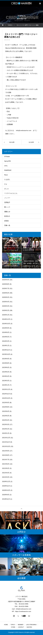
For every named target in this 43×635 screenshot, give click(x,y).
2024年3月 (5, 341)
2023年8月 (5, 363)
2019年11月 (6, 499)
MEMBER (20, 624)
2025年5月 (5, 297)
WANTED (29, 627)
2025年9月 (5, 280)
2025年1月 (5, 315)
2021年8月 (5, 455)
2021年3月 (5, 477)
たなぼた (7, 179)
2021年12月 (6, 437)
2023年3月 (5, 380)
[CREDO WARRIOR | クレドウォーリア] (21, 589)
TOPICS (13, 624)
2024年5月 (5, 337)
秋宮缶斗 (7, 216)
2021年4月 (5, 473)
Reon (6, 175)
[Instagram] (14, 616)
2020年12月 (6, 481)
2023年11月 (6, 350)
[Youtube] (23, 616)
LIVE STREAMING (31, 624)
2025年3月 (5, 306)
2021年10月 (6, 446)
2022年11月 (6, 394)
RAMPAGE (7, 170)
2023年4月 (5, 376)
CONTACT (21, 627)
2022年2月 (5, 429)
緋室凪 (6, 221)
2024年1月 (5, 345)
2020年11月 (6, 486)
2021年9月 (5, 451)
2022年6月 (5, 411)
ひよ (5, 184)
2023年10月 (6, 354)
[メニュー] (40, 3)
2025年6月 (5, 293)
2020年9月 (5, 494)
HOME (6, 624)
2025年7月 (5, 288)
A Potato (7, 156)
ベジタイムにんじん (10, 193)
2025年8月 (5, 284)
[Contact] (29, 616)
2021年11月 (6, 442)
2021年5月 (5, 468)
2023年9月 (5, 358)
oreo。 (6, 165)
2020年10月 (6, 490)
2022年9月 (5, 402)
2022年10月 (6, 398)
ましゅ (6, 188)
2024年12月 (6, 319)
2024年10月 (6, 323)
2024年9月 (5, 328)
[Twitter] (18, 616)
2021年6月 (5, 464)
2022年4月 (5, 420)
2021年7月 (5, 459)
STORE (13, 627)
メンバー (7, 198)
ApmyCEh (7, 161)
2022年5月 (5, 416)
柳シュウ (7, 207)
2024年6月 (5, 332)
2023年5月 (5, 372)
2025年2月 (5, 310)
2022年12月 (6, 389)
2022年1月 (5, 433)
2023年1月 (5, 385)
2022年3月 (5, 424)
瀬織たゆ (7, 211)
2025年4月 (5, 301)
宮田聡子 (7, 202)
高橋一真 (7, 225)
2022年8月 (5, 407)
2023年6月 (5, 367)
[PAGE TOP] (21, 508)
